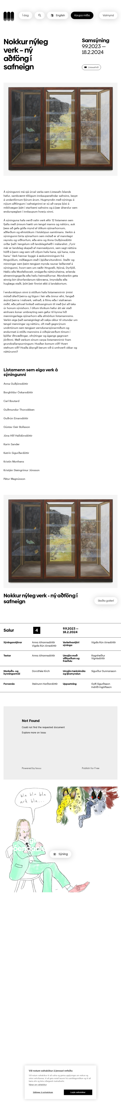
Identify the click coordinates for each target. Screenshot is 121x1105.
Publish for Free (90, 768)
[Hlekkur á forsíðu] (9, 17)
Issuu (38, 768)
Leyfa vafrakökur (78, 1092)
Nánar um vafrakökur (38, 1085)
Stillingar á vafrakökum (43, 1092)
